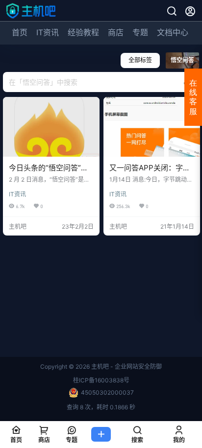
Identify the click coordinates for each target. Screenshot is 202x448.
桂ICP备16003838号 (101, 380)
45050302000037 (107, 392)
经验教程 (83, 32)
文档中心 (172, 32)
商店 (116, 32)
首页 (19, 32)
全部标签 (140, 60)
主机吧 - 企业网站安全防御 (126, 366)
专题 (140, 32)
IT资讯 (47, 32)
